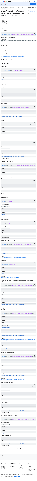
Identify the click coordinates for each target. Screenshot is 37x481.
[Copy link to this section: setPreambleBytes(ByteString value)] (18, 415)
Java (14, 4)
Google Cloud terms (16, 474)
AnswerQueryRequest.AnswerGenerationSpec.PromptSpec (12, 99)
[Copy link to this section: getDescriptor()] (9, 66)
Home (2, 7)
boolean (3, 273)
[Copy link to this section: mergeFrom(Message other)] (15, 352)
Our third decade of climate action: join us (26, 474)
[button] (18, 60)
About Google (3, 474)
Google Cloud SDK (7, 4)
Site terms (11, 474)
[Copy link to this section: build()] (5, 87)
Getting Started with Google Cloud (22, 465)
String (3, 214)
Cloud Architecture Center (22, 469)
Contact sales (3, 468)
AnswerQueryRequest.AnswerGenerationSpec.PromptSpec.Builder (13, 133)
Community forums (13, 463)
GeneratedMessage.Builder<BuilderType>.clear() (9, 137)
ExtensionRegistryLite (6, 327)
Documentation (6, 7)
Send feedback (32, 11)
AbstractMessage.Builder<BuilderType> (8, 49)
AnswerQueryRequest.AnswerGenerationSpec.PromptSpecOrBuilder (12, 56)
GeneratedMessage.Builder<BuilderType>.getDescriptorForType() (12, 194)
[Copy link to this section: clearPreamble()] (9, 140)
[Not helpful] (35, 7)
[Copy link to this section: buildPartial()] (8, 103)
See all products (3, 463)
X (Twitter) (29, 466)
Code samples (21, 467)
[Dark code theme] (33, 33)
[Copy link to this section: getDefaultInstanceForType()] (15, 161)
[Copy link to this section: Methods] (7, 84)
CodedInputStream (5, 323)
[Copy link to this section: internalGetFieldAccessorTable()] (16, 240)
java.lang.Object (3, 47)
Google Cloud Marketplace (3, 467)
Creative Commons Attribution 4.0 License (27, 455)
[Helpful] (33, 7)
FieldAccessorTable (5, 253)
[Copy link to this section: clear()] (5, 120)
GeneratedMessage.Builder (20, 49)
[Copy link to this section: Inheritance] (8, 45)
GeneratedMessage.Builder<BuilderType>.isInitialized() (10, 277)
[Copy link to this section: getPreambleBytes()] (11, 219)
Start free (33, 4)
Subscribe (16, 476)
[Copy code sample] (34, 33)
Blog (28, 463)
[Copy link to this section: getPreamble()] (8, 197)
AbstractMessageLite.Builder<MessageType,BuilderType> (18, 47)
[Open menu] (2, 1)
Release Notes (12, 466)
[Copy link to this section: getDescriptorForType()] (13, 178)
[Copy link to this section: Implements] (8, 54)
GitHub (20, 463)
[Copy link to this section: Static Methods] (10, 63)
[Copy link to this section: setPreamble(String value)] (14, 382)
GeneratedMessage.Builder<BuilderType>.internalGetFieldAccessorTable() (13, 257)
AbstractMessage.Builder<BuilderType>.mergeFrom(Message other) (12, 379)
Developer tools (12, 7)
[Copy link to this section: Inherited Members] (13, 59)
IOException (4, 348)
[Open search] (23, 1)
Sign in (35, 1)
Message (3, 367)
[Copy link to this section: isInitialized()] (7, 260)
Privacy (7, 474)
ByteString (4, 235)
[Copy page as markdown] (17, 15)
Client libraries (19, 4)
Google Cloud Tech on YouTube (31, 470)
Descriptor (4, 79)
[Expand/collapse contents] (6, 18)
